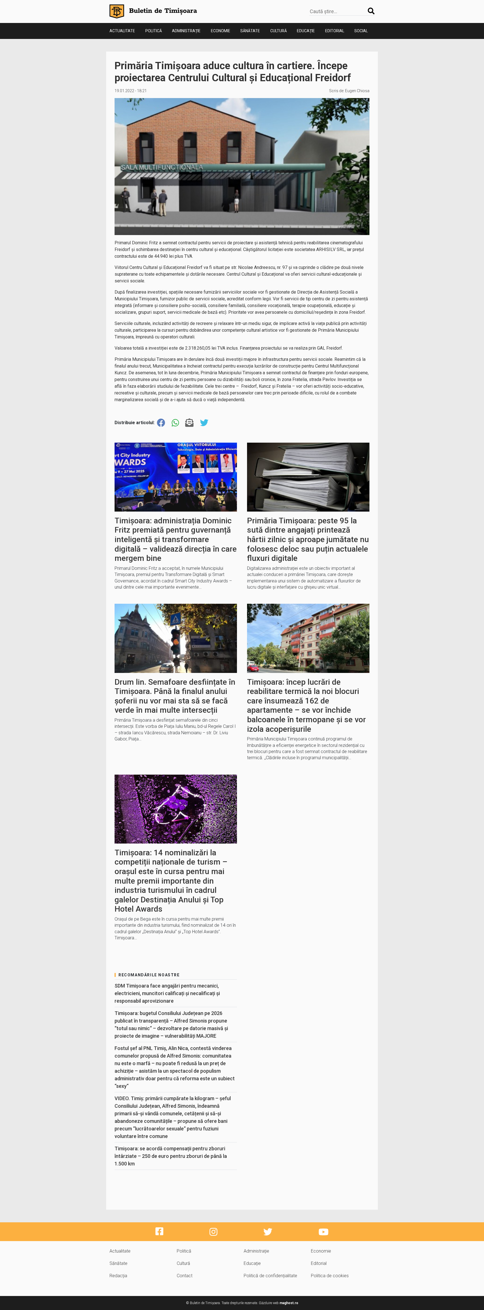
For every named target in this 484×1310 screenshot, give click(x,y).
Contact (184, 1275)
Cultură (278, 31)
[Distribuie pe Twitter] (204, 423)
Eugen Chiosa (357, 91)
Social (361, 31)
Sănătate (250, 31)
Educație (306, 31)
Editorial (334, 31)
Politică (153, 31)
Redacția (118, 1275)
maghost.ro (289, 1303)
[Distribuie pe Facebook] (161, 423)
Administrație (186, 31)
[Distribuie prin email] (189, 423)
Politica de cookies (330, 1275)
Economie (220, 31)
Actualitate (122, 31)
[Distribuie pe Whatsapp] (175, 423)
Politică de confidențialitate (270, 1275)
